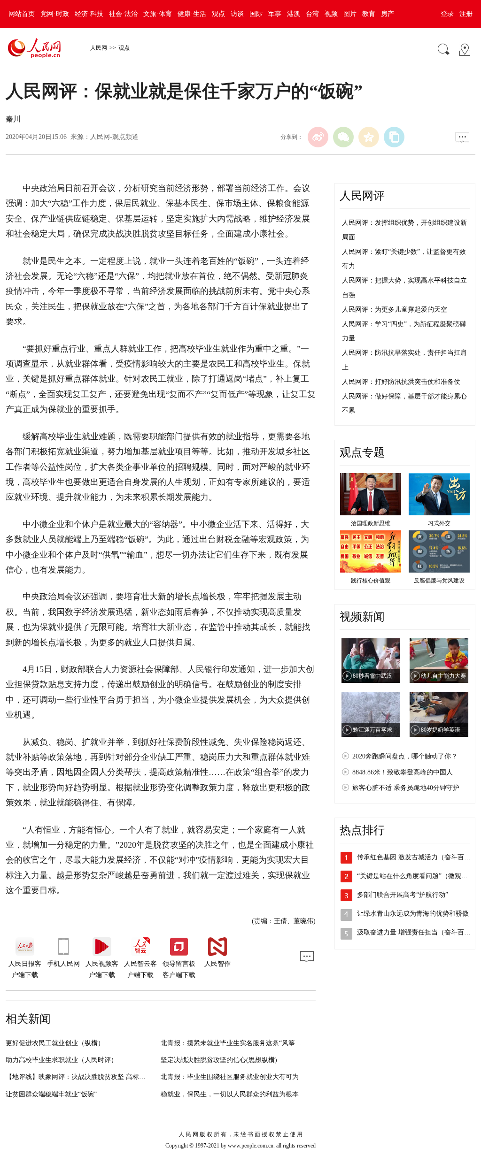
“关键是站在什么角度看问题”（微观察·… (417, 876)
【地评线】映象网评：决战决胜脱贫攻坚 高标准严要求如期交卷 (99, 1076)
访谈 (237, 13)
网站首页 (21, 13)
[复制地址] (394, 137)
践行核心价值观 (370, 580)
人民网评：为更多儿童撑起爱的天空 (394, 309)
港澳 (293, 13)
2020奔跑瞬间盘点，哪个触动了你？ (405, 756)
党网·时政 (54, 13)
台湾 (312, 13)
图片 (350, 13)
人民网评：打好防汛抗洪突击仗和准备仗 (401, 381)
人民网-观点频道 (114, 136)
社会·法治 (123, 13)
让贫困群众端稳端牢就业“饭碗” (51, 1094)
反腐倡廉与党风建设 (439, 580)
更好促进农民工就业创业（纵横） (55, 1043)
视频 (331, 13)
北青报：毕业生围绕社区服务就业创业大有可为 (230, 1076)
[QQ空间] (368, 137)
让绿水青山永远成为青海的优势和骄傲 (413, 913)
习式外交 (439, 523)
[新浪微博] (318, 137)
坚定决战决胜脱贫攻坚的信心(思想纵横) (219, 1060)
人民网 (98, 48)
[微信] (343, 137)
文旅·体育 (157, 13)
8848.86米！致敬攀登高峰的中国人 (402, 772)
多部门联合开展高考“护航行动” (402, 894)
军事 (274, 13)
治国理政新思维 (370, 523)
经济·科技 (89, 13)
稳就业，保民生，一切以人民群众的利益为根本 (230, 1094)
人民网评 (362, 196)
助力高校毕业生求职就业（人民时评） (61, 1060)
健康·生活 (192, 13)
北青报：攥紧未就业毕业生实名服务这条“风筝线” (232, 1043)
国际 (256, 13)
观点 (218, 13)
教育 (368, 13)
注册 (466, 13)
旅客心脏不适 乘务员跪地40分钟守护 (405, 787)
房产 (387, 13)
